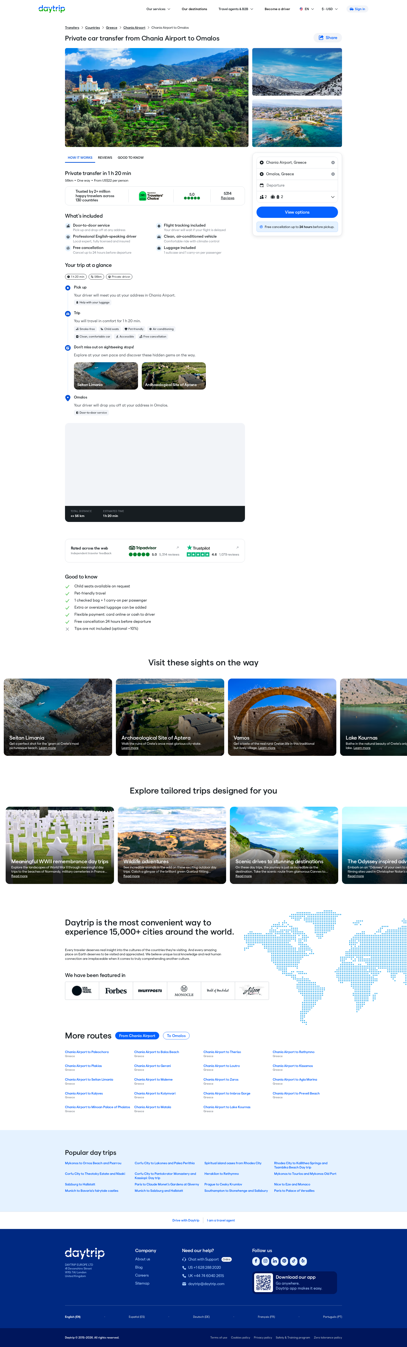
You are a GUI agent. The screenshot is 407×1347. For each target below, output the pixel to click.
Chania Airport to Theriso (222, 1052)
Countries (92, 27)
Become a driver (277, 9)
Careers (141, 1275)
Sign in (360, 9)
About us (142, 1259)
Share (331, 37)
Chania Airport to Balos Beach (156, 1052)
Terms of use (218, 1337)
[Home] (52, 9)
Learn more (47, 748)
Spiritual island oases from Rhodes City (232, 1163)
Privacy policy (263, 1337)
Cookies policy (240, 1337)
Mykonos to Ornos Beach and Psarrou (93, 1163)
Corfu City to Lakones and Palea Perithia (165, 1163)
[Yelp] (303, 1261)
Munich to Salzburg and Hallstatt (159, 1190)
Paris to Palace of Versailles (294, 1190)
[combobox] (297, 162)
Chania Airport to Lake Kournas (227, 1107)
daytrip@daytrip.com (206, 1284)
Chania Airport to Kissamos (293, 1066)
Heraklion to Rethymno (221, 1174)
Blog (139, 1267)
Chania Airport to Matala (152, 1107)
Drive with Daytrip (185, 1220)
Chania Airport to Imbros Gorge (227, 1093)
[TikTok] (293, 1261)
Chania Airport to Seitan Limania (89, 1079)
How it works (80, 157)
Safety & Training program (293, 1337)
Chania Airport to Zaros (221, 1079)
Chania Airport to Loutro (222, 1066)
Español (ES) (137, 1316)
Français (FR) (266, 1316)
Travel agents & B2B (233, 9)
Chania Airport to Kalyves (84, 1093)
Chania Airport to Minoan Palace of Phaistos (97, 1107)
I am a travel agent (221, 1220)
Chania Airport (134, 27)
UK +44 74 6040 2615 (206, 1276)
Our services (156, 9)
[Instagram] (265, 1261)
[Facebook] (256, 1261)
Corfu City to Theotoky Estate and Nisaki (95, 1174)
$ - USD (327, 9)
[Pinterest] (284, 1261)
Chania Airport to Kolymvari (154, 1093)
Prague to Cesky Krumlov (223, 1184)
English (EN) (73, 1316)
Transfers (72, 27)
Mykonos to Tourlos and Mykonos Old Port (305, 1174)
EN (307, 9)
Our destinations (194, 9)
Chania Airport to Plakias (83, 1066)
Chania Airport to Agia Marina (295, 1079)
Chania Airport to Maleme (153, 1079)
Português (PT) (332, 1316)
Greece (111, 27)
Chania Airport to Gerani (152, 1066)
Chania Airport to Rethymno (293, 1052)
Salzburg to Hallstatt (80, 1184)
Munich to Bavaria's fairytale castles (91, 1190)
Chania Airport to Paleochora (87, 1052)
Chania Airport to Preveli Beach (296, 1093)
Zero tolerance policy (328, 1337)
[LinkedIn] (275, 1261)
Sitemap (142, 1283)
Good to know (131, 157)
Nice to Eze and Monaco (292, 1184)
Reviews (105, 157)
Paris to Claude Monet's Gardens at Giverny (167, 1184)
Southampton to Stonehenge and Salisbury (236, 1190)
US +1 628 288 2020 (204, 1268)
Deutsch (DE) (201, 1316)
